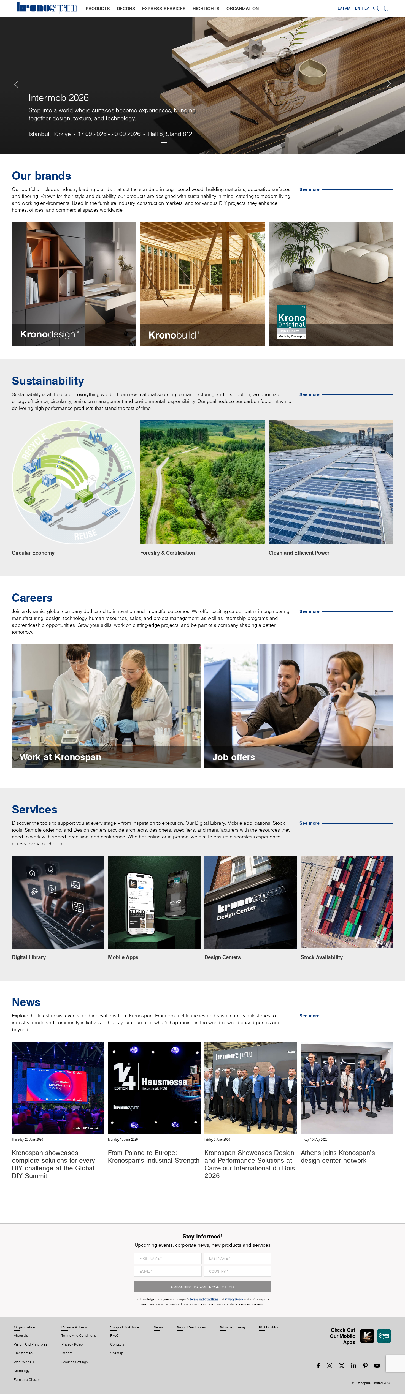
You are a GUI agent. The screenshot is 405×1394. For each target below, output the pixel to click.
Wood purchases (191, 1327)
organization (242, 8)
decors (126, 8)
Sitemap (116, 1353)
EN (357, 8)
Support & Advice (125, 1327)
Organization (24, 1327)
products (98, 8)
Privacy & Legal (74, 1327)
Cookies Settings (74, 1362)
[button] (11, 77)
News (158, 1327)
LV (366, 8)
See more (309, 189)
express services (164, 8)
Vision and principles (30, 1344)
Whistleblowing (232, 1327)
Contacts (117, 1344)
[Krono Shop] (385, 8)
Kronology (21, 1371)
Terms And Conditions (78, 1335)
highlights (206, 8)
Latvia (344, 8)
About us (21, 1335)
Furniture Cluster (27, 1379)
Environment (23, 1353)
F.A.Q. (115, 1335)
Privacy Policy (72, 1344)
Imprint (66, 1353)
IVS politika (269, 1327)
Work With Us (24, 1362)
